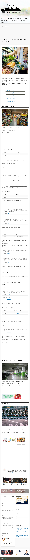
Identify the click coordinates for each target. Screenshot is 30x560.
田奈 (6, 20)
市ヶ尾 (26, 18)
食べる (11, 18)
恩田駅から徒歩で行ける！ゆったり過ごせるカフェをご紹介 (14, 485)
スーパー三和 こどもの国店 (11, 98)
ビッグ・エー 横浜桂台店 (10, 92)
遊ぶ (9, 18)
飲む (13, 18)
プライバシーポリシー (5, 533)
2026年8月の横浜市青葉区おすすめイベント (7, 525)
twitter (12, 472)
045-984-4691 (17, 197)
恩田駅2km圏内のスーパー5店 (10, 90)
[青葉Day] (11, 7)
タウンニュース (3, 22)
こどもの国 (11, 20)
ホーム (2, 18)
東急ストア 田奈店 (10, 96)
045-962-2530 (17, 155)
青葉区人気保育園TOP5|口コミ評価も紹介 (21, 533)
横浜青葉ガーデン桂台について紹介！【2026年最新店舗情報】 (8, 520)
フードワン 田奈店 (10, 93)
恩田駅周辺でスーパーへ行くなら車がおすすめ (12, 99)
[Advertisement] (15, 32)
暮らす (4, 18)
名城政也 (12, 45)
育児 (6, 18)
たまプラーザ (17, 18)
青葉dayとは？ (4, 531)
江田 (23, 18)
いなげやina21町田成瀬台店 (11, 95)
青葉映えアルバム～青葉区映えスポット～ (19, 20)
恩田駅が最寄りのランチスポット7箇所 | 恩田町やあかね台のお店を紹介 (6, 485)
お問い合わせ (4, 535)
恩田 (9, 20)
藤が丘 (2, 20)
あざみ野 (21, 18)
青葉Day (4, 558)
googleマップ (9, 170)
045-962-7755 (17, 313)
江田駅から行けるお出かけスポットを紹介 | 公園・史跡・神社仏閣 (7, 523)
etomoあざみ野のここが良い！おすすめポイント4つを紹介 (23, 485)
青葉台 (4, 20)
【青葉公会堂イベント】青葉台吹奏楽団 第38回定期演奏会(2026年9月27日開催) (7, 518)
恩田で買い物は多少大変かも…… (10, 101)
